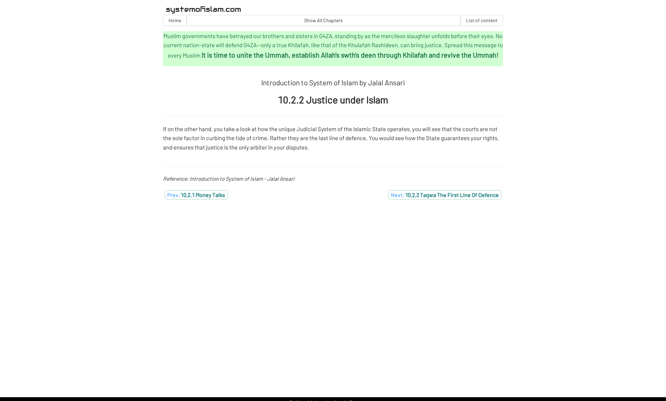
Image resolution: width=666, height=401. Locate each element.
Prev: (196, 194)
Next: (445, 194)
